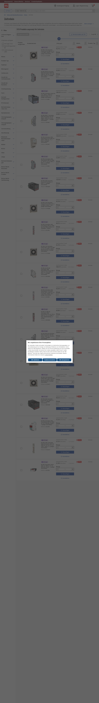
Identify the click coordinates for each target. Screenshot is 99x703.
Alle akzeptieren (64, 360)
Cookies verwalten (49, 360)
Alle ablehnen (35, 360)
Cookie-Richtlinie (49, 355)
